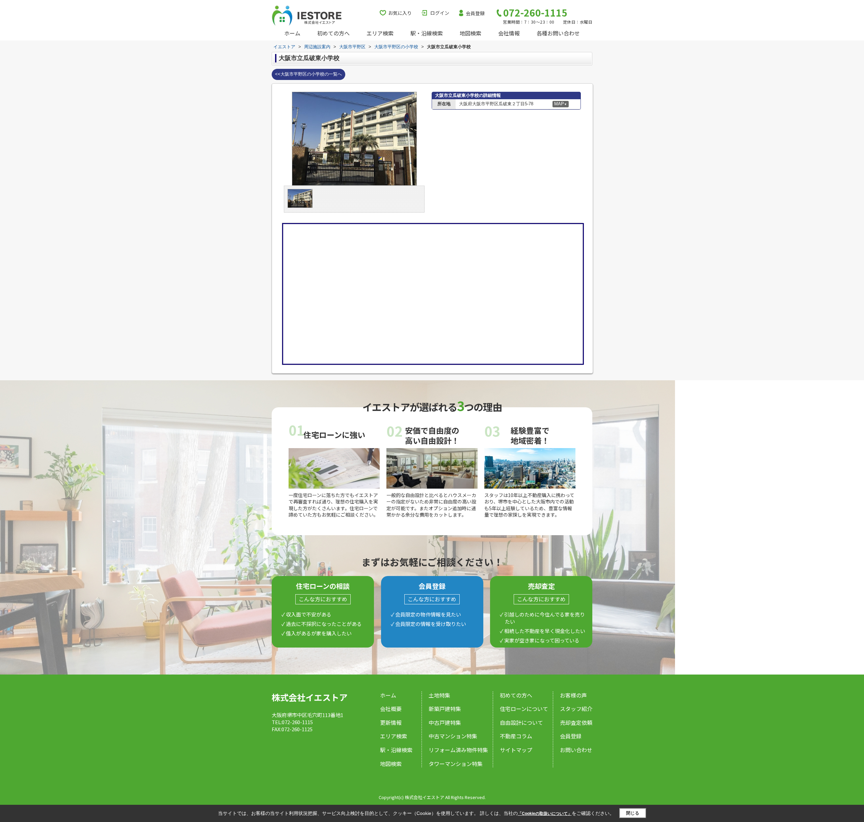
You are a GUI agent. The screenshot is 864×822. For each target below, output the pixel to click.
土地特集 (439, 695)
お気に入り (400, 12)
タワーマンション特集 (456, 764)
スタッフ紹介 (576, 709)
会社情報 (509, 33)
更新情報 (391, 722)
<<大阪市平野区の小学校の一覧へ (308, 74)
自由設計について (521, 722)
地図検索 (470, 33)
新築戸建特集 (445, 709)
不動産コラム (516, 736)
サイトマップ (516, 750)
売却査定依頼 (576, 722)
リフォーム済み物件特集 (458, 750)
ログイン (439, 12)
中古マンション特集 (453, 736)
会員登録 (475, 13)
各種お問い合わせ (558, 33)
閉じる (632, 813)
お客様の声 (573, 695)
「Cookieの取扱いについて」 (545, 813)
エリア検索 (380, 33)
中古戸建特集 (445, 722)
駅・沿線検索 (426, 33)
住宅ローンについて (524, 709)
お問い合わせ (576, 750)
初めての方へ (333, 33)
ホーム (292, 33)
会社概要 (391, 709)
